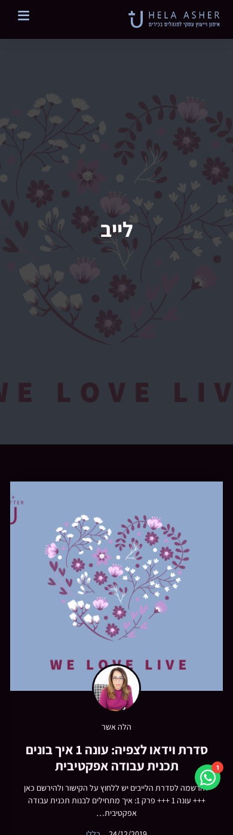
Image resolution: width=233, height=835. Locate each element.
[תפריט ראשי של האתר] (20, 15)
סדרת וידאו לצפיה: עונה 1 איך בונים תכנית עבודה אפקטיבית (117, 757)
